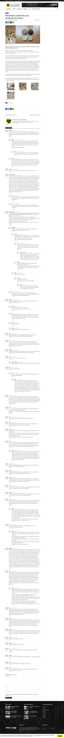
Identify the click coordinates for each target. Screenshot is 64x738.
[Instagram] (54, 0)
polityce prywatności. (36, 736)
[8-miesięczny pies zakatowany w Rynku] (26, 708)
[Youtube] (58, 0)
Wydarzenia (12, 11)
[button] (57, 9)
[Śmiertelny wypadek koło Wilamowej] (7, 708)
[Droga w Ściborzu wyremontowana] (7, 712)
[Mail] (17, 123)
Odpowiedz (15, 155)
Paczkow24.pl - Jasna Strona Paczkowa (19, 119)
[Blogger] (43, 728)
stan (10, 674)
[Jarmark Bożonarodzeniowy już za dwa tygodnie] (7, 717)
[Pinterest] (11, 22)
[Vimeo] (56, 0)
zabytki (11, 102)
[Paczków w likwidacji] (26, 717)
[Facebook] (52, 0)
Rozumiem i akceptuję (60, 736)
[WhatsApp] (13, 22)
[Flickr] (48, 728)
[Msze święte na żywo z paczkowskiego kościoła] (26, 712)
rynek (9, 102)
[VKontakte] (53, 728)
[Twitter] (55, 0)
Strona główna (7, 11)
